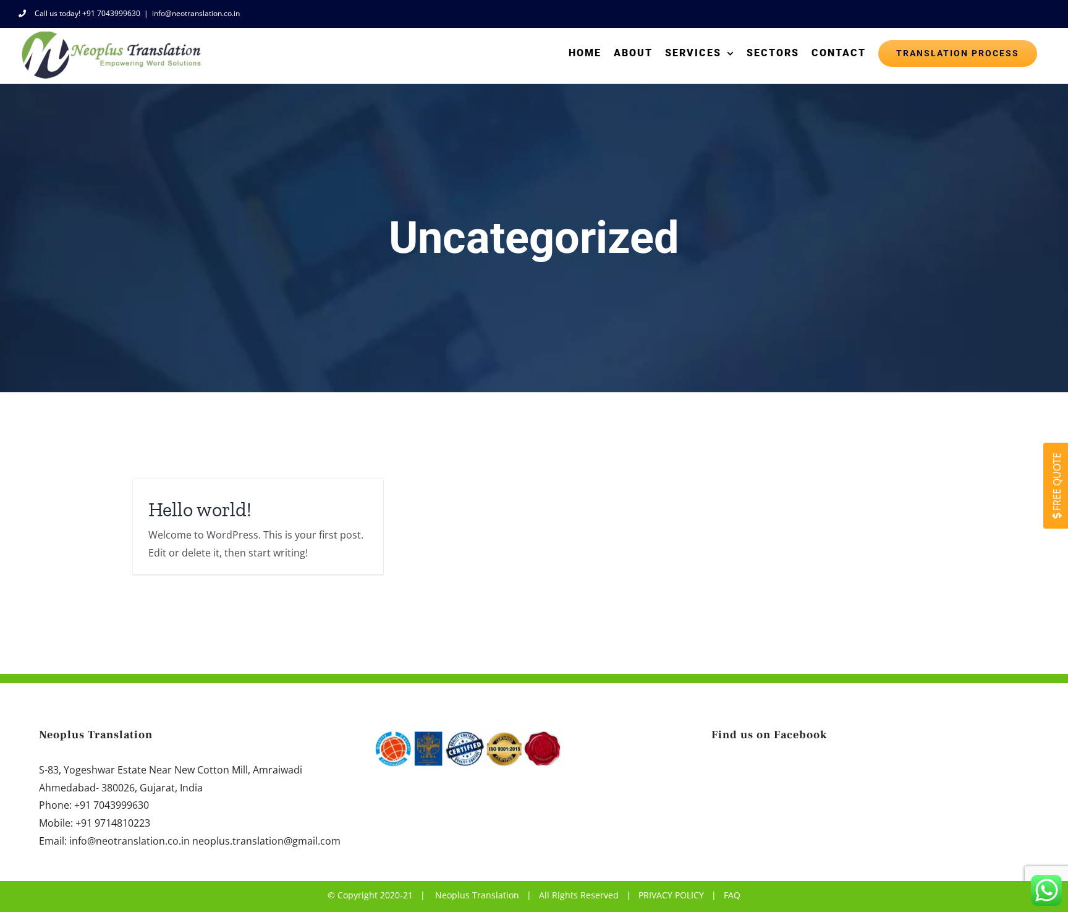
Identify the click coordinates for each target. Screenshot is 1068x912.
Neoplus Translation (477, 895)
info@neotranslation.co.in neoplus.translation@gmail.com (205, 841)
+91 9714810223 (112, 823)
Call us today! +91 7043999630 (87, 13)
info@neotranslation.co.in (196, 13)
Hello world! (200, 509)
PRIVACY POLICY (671, 895)
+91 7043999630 (111, 805)
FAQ (732, 895)
